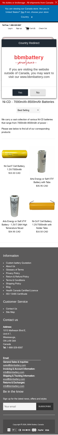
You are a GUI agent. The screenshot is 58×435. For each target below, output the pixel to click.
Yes (20, 92)
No (38, 92)
